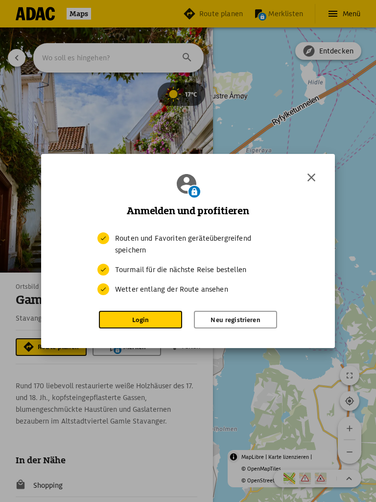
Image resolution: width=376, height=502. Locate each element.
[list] (188, 263)
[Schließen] (311, 177)
